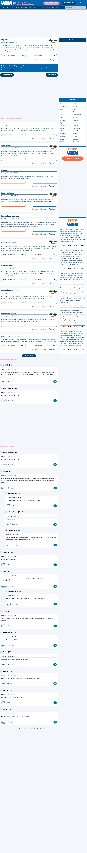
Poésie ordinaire (7, 193)
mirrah (5, 552)
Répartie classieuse (8, 313)
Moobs (4, 170)
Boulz (4, 690)
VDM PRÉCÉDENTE (7, 75)
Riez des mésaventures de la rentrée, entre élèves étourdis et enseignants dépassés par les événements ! (28, 68)
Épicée (17, 7)
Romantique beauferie (9, 290)
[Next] (44, 728)
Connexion (83, 3)
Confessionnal (45, 7)
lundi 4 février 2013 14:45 (12, 516)
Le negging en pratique (10, 216)
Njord (4, 671)
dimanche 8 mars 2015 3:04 (13, 534)
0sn (4, 709)
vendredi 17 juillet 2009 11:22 (8, 675)
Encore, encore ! (29, 355)
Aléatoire (9, 7)
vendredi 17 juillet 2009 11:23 (8, 714)
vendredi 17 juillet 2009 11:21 (8, 656)
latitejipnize (6, 633)
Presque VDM (56, 7)
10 (40, 728)
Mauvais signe (6, 265)
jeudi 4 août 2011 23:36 (12, 595)
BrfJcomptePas (12, 512)
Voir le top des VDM (72, 158)
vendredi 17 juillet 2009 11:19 (8, 637)
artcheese (11, 493)
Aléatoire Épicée (26, 7)
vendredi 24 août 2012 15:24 (13, 497)
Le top (36, 7)
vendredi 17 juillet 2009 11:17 (8, 556)
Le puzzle (4, 40)
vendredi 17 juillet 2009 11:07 (8, 392)
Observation (6, 145)
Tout (2, 7)
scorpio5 (10, 530)
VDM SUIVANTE (52, 75)
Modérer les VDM (69, 3)
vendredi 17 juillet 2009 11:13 (8, 369)
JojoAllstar (11, 591)
